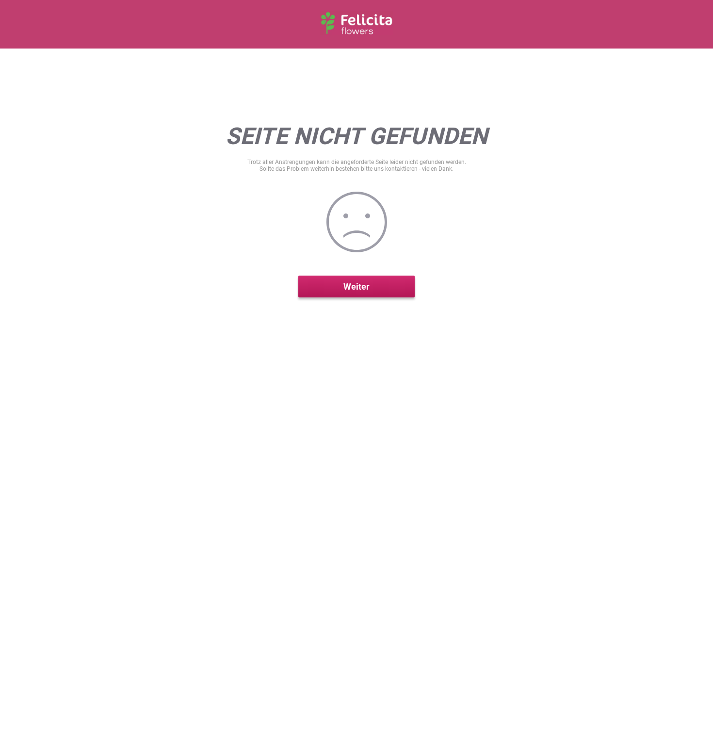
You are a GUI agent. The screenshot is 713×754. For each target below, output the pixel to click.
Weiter (356, 286)
